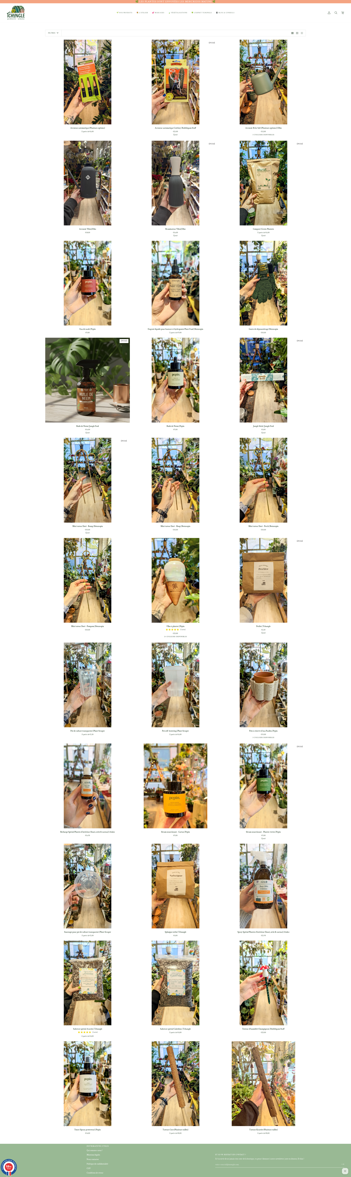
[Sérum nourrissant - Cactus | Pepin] (175, 785)
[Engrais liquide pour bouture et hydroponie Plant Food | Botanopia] (175, 283)
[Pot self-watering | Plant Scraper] (175, 685)
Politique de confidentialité (97, 1164)
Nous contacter (93, 1159)
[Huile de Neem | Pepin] (175, 380)
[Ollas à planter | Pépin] (175, 580)
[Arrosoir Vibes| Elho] (87, 183)
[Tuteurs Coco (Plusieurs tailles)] (175, 1083)
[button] (124, 12)
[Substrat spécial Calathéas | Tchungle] (175, 983)
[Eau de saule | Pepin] (87, 283)
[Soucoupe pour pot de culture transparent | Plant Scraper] (87, 886)
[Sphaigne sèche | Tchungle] (175, 886)
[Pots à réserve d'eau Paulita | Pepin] (263, 685)
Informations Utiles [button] (98, 1146)
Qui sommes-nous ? (94, 1150)
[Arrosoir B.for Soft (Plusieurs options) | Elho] (263, 82)
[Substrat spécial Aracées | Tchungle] (87, 983)
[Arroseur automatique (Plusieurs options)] (87, 82)
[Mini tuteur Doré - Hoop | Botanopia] (175, 480)
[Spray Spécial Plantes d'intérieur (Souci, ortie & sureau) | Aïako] (263, 886)
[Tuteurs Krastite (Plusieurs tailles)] (263, 1083)
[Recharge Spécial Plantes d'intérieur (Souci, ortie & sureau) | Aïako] (87, 785)
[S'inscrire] (342, 1164)
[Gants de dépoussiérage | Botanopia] (263, 283)
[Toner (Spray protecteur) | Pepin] (87, 1083)
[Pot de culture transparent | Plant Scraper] (87, 685)
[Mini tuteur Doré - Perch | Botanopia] (263, 480)
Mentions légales (93, 1155)
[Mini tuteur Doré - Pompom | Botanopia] (87, 580)
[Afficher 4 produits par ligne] (303, 33)
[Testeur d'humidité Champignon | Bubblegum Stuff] (263, 983)
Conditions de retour (95, 1173)
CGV (89, 1168)
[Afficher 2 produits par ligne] (292, 33)
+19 (186, 637)
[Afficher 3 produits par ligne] (297, 33)
